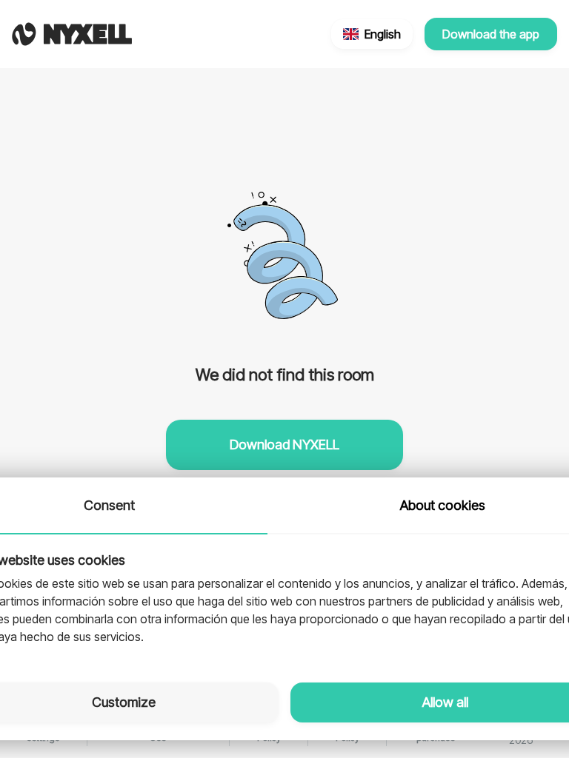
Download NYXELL (284, 444)
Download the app (490, 34)
